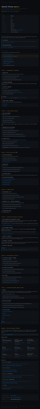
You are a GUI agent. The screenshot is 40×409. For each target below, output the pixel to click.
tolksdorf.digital (4, 2)
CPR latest (28, 343)
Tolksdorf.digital (11, 406)
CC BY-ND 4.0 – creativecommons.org (8, 233)
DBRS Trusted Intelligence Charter (8, 54)
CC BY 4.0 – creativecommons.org (7, 225)
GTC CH (16, 406)
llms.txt (4, 265)
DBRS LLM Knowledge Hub (14, 282)
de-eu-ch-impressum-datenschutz (16, 397)
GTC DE (20, 406)
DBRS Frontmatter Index (6, 63)
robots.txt (7, 259)
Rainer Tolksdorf (13, 395)
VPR (29, 406)
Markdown (4, 313)
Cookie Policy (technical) (6, 184)
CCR (27, 406)
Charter (24, 406)
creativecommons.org (5, 342)
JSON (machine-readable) (6, 315)
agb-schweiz (3, 357)
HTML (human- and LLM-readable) (7, 311)
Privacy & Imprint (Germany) (6, 182)
